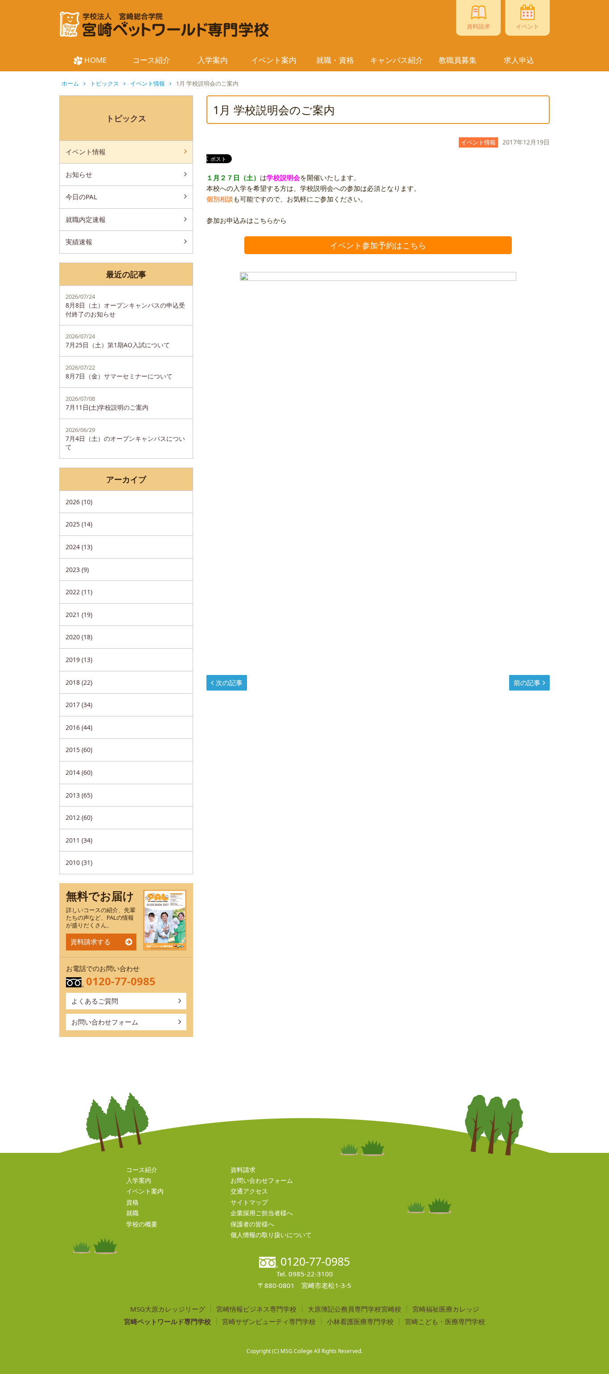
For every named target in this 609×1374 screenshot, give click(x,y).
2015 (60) (79, 749)
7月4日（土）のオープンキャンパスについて (125, 439)
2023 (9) (77, 569)
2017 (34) (79, 704)
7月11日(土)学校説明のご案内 (107, 403)
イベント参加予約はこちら (378, 245)
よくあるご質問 (94, 1000)
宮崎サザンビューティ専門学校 (269, 1321)
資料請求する (90, 941)
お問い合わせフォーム (104, 1021)
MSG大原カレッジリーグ (167, 1309)
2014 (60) (79, 772)
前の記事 (527, 682)
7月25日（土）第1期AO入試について (118, 340)
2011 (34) (79, 840)
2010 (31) (79, 862)
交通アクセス (249, 1191)
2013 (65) (79, 795)
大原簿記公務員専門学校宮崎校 (354, 1309)
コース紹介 (151, 60)
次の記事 (229, 682)
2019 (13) (79, 659)
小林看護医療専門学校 (360, 1321)
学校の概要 (141, 1224)
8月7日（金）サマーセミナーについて (119, 371)
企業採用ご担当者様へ (261, 1213)
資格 (132, 1202)
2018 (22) (79, 682)
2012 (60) (79, 817)
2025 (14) (79, 524)
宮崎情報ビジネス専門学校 (256, 1309)
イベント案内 (273, 60)
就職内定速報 (86, 219)
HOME (95, 60)
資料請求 (242, 1169)
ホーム (70, 83)
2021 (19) (79, 614)
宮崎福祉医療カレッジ (445, 1309)
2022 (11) (79, 592)
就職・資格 (335, 60)
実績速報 (79, 241)
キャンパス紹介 (396, 60)
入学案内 (213, 60)
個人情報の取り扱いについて (271, 1234)
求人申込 (519, 60)
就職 (132, 1213)
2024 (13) (79, 547)
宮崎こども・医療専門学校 (445, 1321)
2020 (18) (79, 637)
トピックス (104, 83)
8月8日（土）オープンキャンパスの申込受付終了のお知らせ (125, 305)
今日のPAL (81, 196)
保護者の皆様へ (252, 1224)
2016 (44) (79, 727)
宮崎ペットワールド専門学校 (167, 1321)
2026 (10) (79, 502)
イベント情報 (147, 83)
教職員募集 (458, 60)
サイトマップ (249, 1202)
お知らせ (79, 174)
